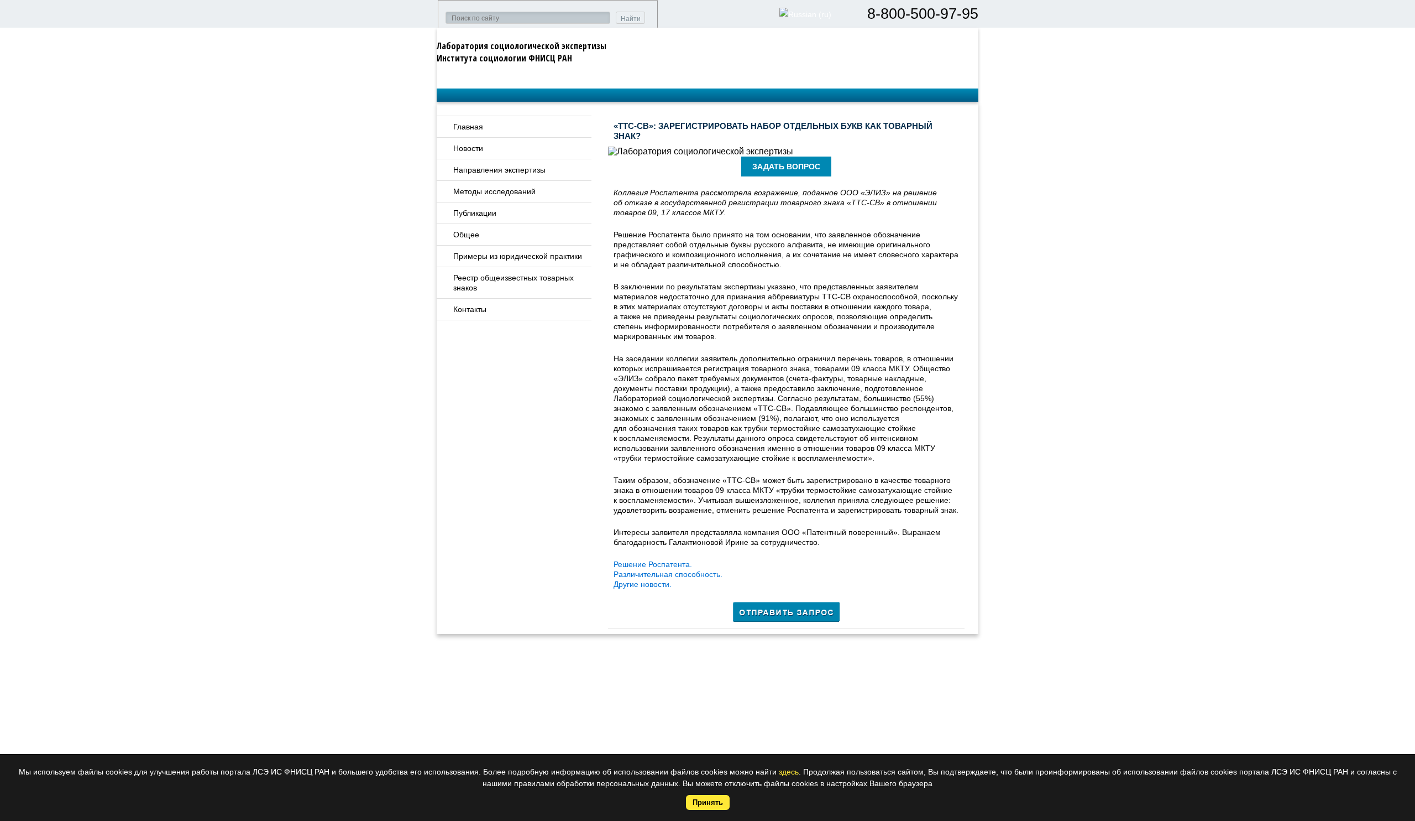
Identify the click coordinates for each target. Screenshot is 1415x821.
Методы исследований (494, 191)
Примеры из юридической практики (517, 256)
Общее (466, 234)
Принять (708, 802)
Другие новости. (643, 584)
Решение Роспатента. (653, 564)
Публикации (474, 213)
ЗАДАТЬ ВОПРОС (786, 166)
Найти (631, 19)
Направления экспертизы (499, 169)
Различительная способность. (668, 574)
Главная (468, 126)
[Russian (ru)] (805, 15)
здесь (789, 771)
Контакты (469, 309)
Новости (468, 148)
